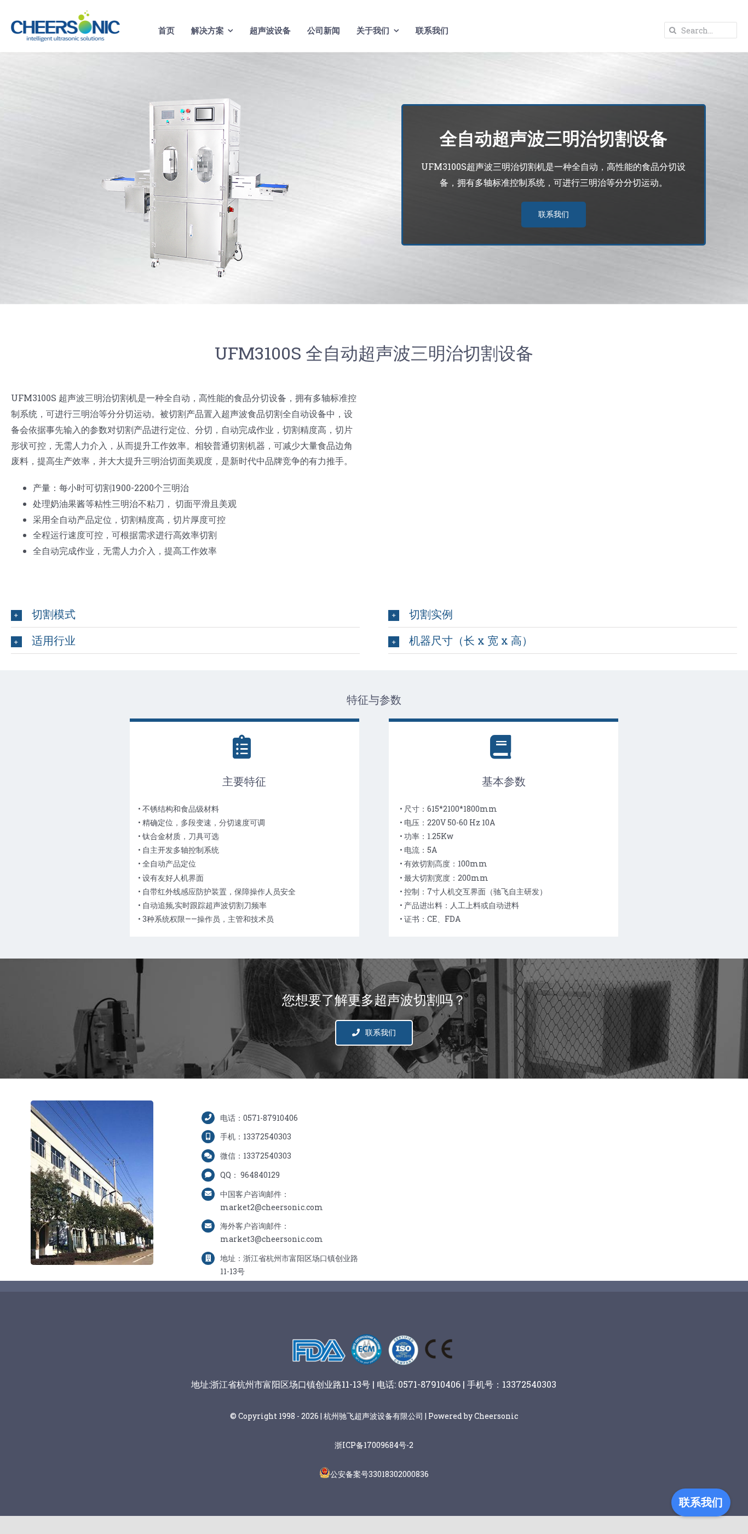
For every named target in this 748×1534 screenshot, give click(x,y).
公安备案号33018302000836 (379, 1474)
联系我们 (701, 1502)
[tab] (185, 614)
